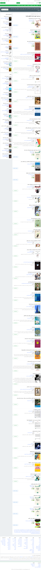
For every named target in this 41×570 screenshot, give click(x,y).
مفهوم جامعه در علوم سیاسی (25, 392)
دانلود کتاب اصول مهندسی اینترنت (35, 474)
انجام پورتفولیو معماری (32, 532)
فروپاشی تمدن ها (19, 392)
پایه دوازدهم (25, 56)
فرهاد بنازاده (6, 29)
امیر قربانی (7, 46)
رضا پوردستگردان (32, 251)
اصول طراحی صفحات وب (25, 114)
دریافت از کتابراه (15, 25)
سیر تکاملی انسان (23, 79)
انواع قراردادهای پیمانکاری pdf (20, 379)
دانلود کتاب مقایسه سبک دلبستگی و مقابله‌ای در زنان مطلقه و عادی (30, 161)
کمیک (39, 544)
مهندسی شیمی (20, 544)
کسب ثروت (30, 343)
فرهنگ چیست (24, 391)
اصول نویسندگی (21, 122)
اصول (21, 114)
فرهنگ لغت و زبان (38, 548)
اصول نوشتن (18, 122)
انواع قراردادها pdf (23, 378)
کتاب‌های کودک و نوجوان (29, 274)
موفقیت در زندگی (29, 355)
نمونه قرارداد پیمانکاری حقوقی (27, 380)
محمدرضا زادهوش (6, 115)
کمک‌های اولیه (30, 32)
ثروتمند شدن (27, 343)
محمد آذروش (6, 121)
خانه (39, 5)
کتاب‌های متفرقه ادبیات (6, 18)
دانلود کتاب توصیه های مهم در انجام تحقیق (33, 96)
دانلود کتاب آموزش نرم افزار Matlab (35, 451)
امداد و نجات (20, 244)
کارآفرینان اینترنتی (26, 356)
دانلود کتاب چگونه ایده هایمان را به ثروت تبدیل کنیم (32, 338)
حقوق (33, 548)
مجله (22, 5)
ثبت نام (6, 0)
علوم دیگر (33, 552)
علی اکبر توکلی (32, 519)
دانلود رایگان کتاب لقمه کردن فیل (19, 354)
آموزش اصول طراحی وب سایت (24, 113)
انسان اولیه (30, 79)
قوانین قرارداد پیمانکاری (26, 381)
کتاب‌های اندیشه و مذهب (6, 30)
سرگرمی (15, 543)
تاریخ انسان (15, 392)
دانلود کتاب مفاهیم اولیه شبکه (35, 195)
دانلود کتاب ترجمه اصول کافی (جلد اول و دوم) (33, 41)
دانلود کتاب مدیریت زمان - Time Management (33, 420)
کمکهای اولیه (17, 244)
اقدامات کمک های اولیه (31, 59)
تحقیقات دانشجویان (18, 99)
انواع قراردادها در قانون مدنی (28, 378)
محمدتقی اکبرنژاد (32, 151)
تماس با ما (1, 0)
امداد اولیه (24, 244)
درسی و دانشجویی (32, 549)
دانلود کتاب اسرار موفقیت (36, 441)
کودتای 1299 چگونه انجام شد (34, 533)
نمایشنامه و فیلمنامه (38, 547)
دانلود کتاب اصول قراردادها (36, 373)
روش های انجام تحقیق (24, 99)
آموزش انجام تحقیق (29, 99)
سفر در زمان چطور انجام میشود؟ (26, 532)
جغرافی (33, 543)
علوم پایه (33, 551)
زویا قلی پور (6, 109)
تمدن (21, 391)
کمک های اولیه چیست (17, 58)
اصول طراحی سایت (20, 112)
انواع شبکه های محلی (17, 478)
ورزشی (15, 547)
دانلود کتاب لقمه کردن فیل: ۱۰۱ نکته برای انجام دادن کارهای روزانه (31, 350)
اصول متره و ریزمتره (23, 308)
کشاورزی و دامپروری (32, 550)
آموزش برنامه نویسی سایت (18, 111)
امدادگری (31, 56)
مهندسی (28, 5)
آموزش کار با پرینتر (29, 466)
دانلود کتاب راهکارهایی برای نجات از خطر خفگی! (33, 240)
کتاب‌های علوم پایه (6, 63)
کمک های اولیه (22, 89)
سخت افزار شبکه (23, 478)
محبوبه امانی (32, 206)
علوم (34, 5)
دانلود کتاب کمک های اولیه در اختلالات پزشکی (33, 249)
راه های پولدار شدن (26, 298)
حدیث (31, 43)
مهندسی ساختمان (24, 309)
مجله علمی (9, 546)
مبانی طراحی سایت (30, 113)
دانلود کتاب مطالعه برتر (37, 409)
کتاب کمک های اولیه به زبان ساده (24, 59)
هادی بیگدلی (6, 88)
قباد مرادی (32, 399)
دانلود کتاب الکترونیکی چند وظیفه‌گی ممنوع (34, 184)
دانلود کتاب (15, 61)
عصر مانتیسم (25, 393)
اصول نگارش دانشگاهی (25, 320)
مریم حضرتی (32, 31)
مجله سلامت (9, 547)
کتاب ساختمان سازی (29, 309)
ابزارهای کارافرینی (25, 354)
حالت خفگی (30, 244)
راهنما (4, 0)
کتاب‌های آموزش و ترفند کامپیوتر (28, 454)
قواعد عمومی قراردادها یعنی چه (19, 382)
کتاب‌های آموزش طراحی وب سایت (5, 58)
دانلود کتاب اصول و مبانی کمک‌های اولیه (34, 18)
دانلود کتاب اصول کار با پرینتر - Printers (34, 462)
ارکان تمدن (19, 391)
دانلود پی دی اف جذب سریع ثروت (22, 332)
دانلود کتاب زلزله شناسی (36, 229)
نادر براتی (7, 77)
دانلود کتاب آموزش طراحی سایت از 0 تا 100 (34, 138)
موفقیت (27, 434)
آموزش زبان (39, 549)
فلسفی (33, 547)
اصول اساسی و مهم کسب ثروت (28, 285)
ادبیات (37, 5)
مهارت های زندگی (19, 355)
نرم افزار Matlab (22, 456)
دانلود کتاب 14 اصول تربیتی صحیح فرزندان (34, 272)
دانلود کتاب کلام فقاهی (37, 495)
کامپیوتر (31, 5)
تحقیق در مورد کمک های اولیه (25, 57)
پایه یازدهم (28, 56)
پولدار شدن (22, 285)
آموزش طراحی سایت (29, 111)
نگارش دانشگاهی (30, 320)
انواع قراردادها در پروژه (26, 379)
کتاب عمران (19, 308)
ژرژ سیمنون (6, 93)
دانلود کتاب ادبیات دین (37, 506)
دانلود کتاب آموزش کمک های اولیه (35, 29)
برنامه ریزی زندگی (30, 354)
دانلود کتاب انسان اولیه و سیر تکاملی (35, 75)
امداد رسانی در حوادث (17, 56)
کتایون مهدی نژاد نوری (5, 68)
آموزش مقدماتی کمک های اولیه (30, 90)
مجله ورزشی (9, 544)
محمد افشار (32, 129)
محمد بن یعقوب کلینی (31, 42)
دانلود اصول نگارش (23, 132)
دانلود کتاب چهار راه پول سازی (36, 292)
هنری (15, 548)
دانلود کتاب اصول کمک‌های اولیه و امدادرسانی (33, 52)
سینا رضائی (6, 34)
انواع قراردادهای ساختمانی (21, 380)
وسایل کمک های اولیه (28, 58)
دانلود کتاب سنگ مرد (37, 260)
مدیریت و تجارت (3, 543)
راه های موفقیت (24, 434)
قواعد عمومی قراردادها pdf (26, 382)
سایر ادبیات (39, 550)
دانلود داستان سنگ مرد (29, 264)
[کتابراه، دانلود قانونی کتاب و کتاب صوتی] (32, 23)
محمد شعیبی (32, 388)
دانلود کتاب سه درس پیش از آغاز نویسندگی (34, 361)
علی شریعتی (6, 17)
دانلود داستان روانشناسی (23, 264)
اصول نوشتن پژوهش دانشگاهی (30, 321)
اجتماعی (33, 545)
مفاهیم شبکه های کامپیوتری (28, 478)
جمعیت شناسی (32, 393)
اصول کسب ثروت (19, 285)
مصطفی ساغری (32, 453)
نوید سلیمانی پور (32, 305)
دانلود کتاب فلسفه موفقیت (36, 431)
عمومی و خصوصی (30, 520)
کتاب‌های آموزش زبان (6, 122)
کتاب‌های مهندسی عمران (29, 306)
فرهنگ (31, 391)
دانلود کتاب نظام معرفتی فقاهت (35, 484)
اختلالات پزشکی (26, 254)
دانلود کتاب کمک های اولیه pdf (18, 57)
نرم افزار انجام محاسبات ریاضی (28, 456)
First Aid (16, 69)
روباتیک (21, 545)
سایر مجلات (9, 549)
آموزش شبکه (30, 199)
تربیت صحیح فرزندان (24, 276)
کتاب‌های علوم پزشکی (29, 54)
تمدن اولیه (29, 393)
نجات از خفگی (27, 244)
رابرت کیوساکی (32, 294)
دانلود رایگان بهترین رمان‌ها (6, 40)
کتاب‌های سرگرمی (5, 156)
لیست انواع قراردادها (18, 378)
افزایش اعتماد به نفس (24, 355)
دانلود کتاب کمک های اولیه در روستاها (34, 205)
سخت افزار (26, 544)
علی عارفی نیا (32, 139)
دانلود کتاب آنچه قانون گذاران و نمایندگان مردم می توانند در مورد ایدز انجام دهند (28, 398)
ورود (8, 0)
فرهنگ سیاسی (28, 391)
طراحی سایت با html (31, 112)
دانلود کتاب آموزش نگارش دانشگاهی (18, 320)
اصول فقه (31, 152)
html (13, 111)
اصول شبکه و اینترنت (29, 479)
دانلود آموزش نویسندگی (29, 133)
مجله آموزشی (8, 545)
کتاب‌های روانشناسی (24, 283)
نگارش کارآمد (27, 132)
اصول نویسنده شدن (26, 122)
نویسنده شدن (30, 122)
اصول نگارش (30, 123)
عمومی (25, 5)
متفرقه (15, 549)
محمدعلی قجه (6, 149)
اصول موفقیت (30, 423)
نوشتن (32, 369)
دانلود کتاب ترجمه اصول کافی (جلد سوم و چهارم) (33, 173)
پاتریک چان (32, 443)
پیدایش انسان (27, 79)
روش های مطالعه (26, 413)
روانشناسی (33, 544)
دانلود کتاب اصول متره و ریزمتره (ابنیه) (34, 304)
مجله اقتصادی (8, 543)
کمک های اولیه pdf (22, 67)
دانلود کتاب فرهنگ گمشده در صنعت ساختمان (33, 386)
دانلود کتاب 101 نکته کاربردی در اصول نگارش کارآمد (33, 127)
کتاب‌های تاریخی (7, 23)
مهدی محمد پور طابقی (31, 86)
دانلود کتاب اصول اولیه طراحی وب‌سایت (34, 106)
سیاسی (33, 546)
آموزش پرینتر (25, 466)
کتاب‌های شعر (7, 52)
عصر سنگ (19, 264)
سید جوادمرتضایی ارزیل (31, 273)
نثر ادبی (39, 545)
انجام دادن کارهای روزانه (31, 356)
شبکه (27, 545)
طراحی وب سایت (26, 546)
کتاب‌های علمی (30, 77)
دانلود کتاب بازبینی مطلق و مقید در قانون (34, 518)
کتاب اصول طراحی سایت (18, 113)
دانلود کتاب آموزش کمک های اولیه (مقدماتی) (33, 84)
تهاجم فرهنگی (16, 391)
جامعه (29, 392)
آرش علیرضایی (32, 328)
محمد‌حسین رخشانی (31, 108)
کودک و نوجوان (14, 545)
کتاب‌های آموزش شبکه (29, 197)
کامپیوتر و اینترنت (26, 548)
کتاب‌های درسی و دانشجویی (23, 54)
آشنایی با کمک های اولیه (17, 89)
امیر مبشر (7, 144)
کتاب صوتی (18, 5)
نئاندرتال (16, 264)
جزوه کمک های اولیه (22, 58)
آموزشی (4, 545)
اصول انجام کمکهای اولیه (24, 68)
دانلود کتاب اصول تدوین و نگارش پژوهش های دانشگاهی (32, 315)
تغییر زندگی (15, 355)
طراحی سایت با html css (25, 112)
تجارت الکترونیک (26, 543)
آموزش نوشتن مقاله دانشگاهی (23, 321)
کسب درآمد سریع (31, 298)
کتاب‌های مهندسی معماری (23, 389)
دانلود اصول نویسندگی (23, 133)
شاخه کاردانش (21, 56)
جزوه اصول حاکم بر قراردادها (20, 381)
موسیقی (15, 546)
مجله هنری (9, 548)
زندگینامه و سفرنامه (38, 546)
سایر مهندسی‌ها (20, 546)
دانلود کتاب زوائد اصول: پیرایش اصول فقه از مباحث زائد (32, 150)
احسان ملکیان (32, 475)
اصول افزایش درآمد (29, 331)
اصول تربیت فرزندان (29, 276)
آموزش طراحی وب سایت (24, 111)
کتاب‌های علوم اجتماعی (29, 352)
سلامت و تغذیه (14, 544)
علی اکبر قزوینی (32, 351)
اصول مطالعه (30, 413)
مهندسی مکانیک (20, 543)
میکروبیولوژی (22, 254)
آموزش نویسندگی (19, 132)
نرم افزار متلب (19, 456)
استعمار (31, 392)
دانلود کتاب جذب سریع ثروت (36, 327)
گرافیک (27, 547)
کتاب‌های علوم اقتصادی (6, 35)
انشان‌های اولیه (32, 265)
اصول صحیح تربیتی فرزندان (18, 276)
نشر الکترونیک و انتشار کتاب (37, 0)
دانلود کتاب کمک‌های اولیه (36, 64)
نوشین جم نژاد (6, 104)
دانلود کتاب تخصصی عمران (29, 308)
